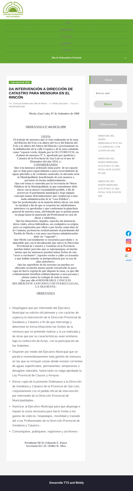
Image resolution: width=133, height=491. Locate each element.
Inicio (68, 22)
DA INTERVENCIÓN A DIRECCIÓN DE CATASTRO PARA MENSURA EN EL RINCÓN (41, 93)
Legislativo (66, 43)
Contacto (66, 50)
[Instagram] (128, 241)
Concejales (66, 36)
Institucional (66, 29)
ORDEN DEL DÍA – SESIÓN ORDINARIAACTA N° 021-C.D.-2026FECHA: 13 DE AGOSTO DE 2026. (110, 143)
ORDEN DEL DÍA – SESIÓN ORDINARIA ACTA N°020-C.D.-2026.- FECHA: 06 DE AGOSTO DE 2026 (109, 166)
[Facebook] (128, 233)
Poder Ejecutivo (60, 103)
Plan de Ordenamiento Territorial (66, 57)
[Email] (128, 257)
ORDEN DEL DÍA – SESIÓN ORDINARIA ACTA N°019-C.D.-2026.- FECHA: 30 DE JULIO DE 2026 (109, 188)
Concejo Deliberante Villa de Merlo (30, 103)
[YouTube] (128, 249)
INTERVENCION (17, 106)
